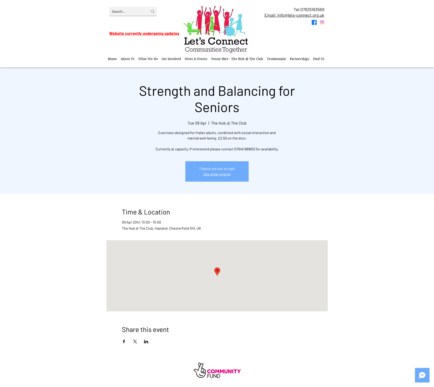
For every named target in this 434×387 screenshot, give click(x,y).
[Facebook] (314, 22)
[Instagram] (321, 22)
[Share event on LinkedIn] (146, 341)
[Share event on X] (135, 341)
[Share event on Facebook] (124, 341)
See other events (217, 174)
